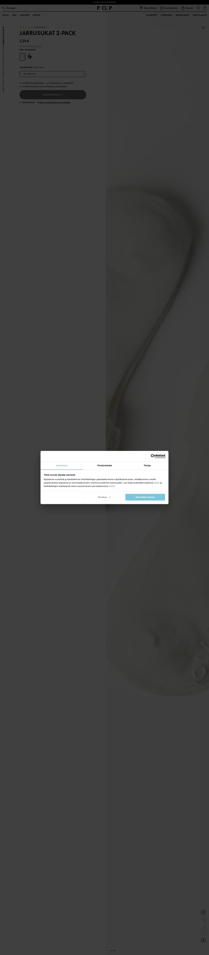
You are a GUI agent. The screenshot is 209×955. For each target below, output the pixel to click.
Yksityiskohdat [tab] (104, 465)
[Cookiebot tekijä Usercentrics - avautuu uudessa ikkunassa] (152, 456)
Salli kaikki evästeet (145, 497)
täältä (157, 482)
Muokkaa (102, 497)
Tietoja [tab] (147, 465)
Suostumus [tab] (62, 465)
